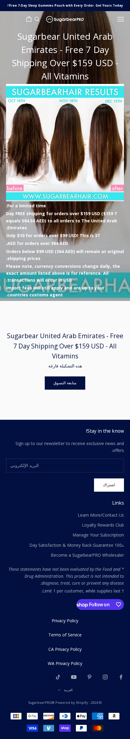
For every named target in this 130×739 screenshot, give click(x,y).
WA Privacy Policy (65, 663)
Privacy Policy (65, 620)
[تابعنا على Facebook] (121, 677)
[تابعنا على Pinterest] (89, 677)
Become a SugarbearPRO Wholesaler (87, 555)
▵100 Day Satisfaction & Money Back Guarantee (76, 545)
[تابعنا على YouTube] (74, 677)
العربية (68, 690)
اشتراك (109, 484)
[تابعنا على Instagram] (105, 677)
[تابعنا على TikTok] (58, 677)
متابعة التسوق (65, 382)
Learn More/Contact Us (101, 515)
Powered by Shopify (71, 702)
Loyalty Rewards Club (103, 525)
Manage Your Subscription (98, 535)
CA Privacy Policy (65, 649)
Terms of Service (65, 635)
